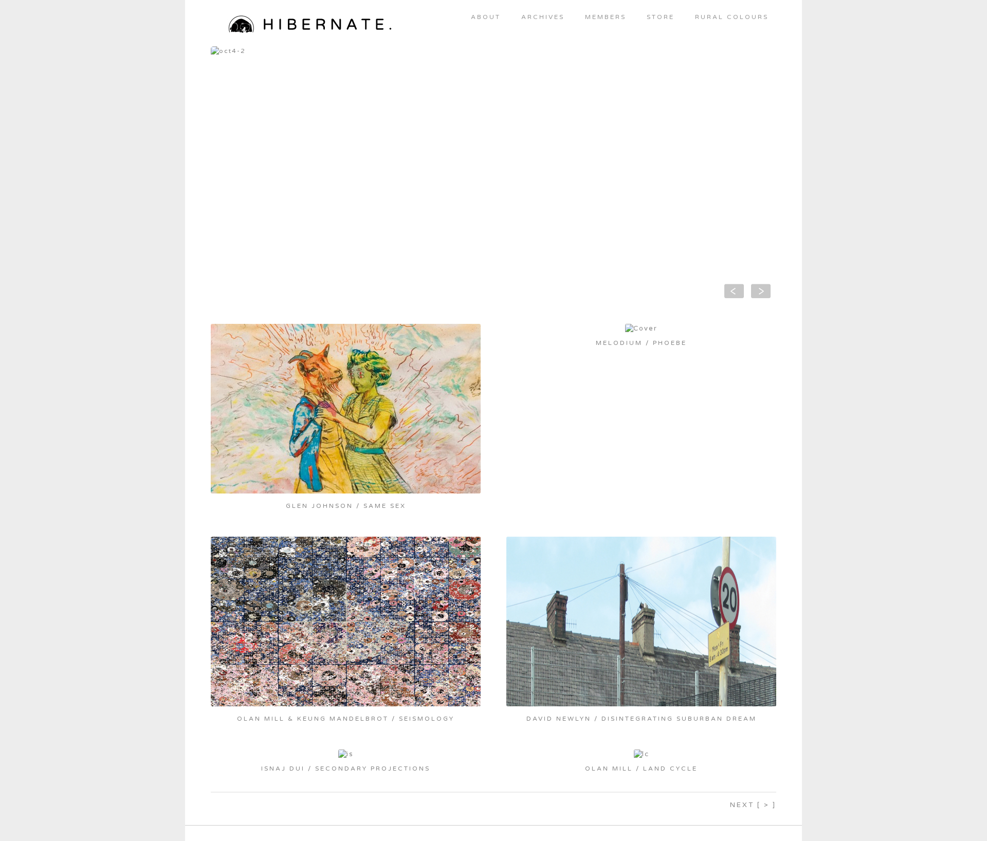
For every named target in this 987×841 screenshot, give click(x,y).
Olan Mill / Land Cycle (641, 768)
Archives (542, 17)
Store (660, 17)
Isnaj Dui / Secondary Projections (345, 768)
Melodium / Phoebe (641, 342)
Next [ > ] (753, 805)
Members (605, 17)
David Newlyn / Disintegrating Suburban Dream (641, 718)
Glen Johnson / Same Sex (346, 505)
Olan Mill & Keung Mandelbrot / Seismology (345, 718)
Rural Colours (732, 17)
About (486, 17)
